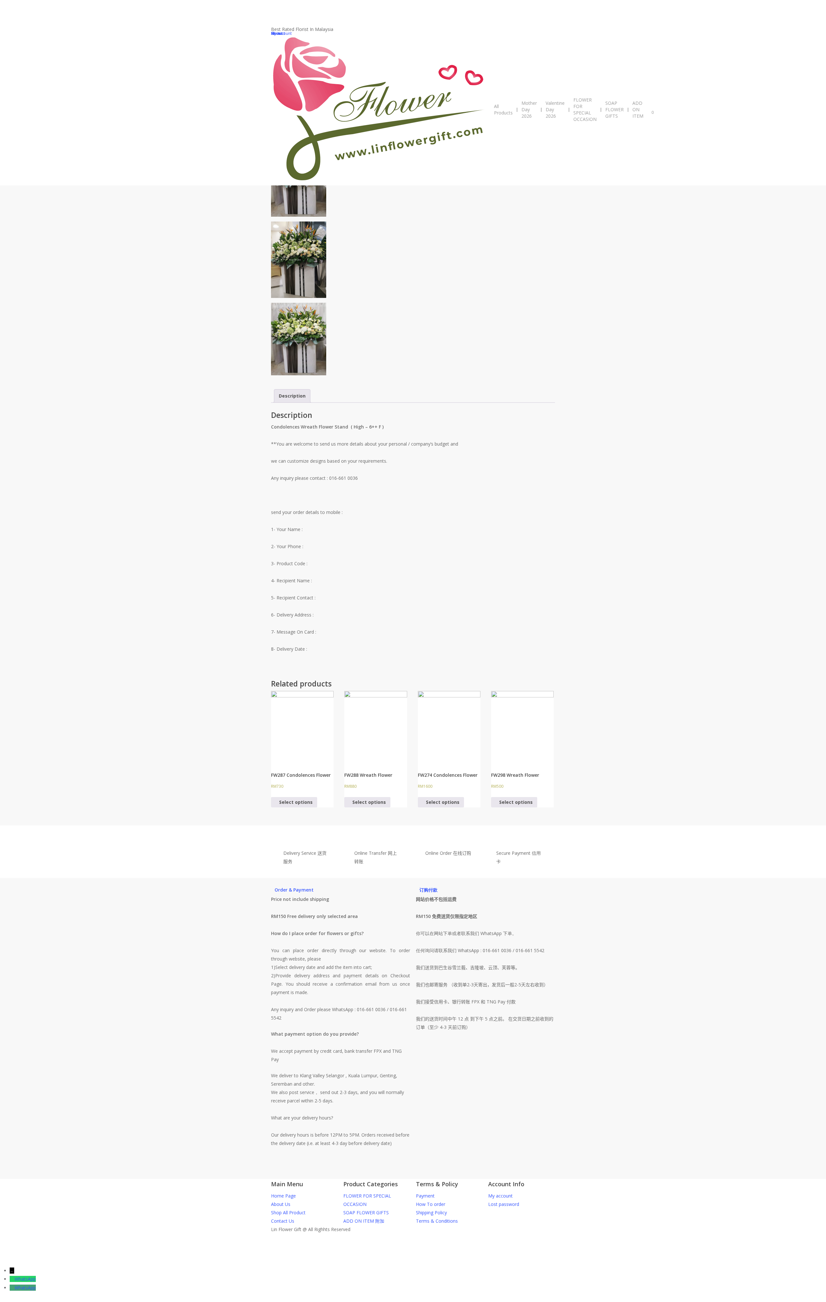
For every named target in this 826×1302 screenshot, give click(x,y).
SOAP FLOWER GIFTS (366, 1212)
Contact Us (282, 1221)
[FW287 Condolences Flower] (302, 727)
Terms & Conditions (437, 1221)
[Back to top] (413, 1262)
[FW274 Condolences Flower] (449, 727)
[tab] (292, 396)
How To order (430, 1204)
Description (292, 396)
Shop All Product (288, 1212)
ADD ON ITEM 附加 (363, 1221)
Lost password (503, 1204)
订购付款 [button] (428, 890)
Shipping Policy (431, 1212)
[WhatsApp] (12, 1279)
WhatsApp (25, 1279)
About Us (280, 1204)
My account (500, 1196)
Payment (425, 1196)
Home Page (283, 1196)
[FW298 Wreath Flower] (522, 727)
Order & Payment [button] (294, 890)
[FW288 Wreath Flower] (375, 727)
